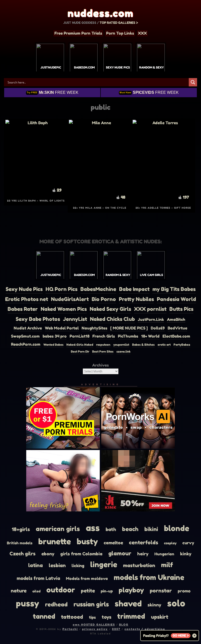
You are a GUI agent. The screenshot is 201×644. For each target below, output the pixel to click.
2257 (116, 629)
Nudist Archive (28, 328)
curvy (188, 542)
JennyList (75, 319)
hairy (143, 553)
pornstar (161, 590)
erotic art (164, 344)
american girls (58, 529)
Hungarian (164, 553)
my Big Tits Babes (174, 289)
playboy (131, 590)
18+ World (150, 336)
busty (87, 541)
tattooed (72, 617)
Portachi (70, 629)
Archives (100, 365)
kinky (185, 553)
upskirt (159, 617)
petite (88, 591)
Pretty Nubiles (136, 299)
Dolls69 (158, 328)
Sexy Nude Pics (24, 289)
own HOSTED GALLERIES (94, 624)
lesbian (57, 565)
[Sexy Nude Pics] (117, 59)
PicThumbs (128, 336)
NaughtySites (94, 328)
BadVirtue (177, 328)
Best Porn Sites (102, 351)
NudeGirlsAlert (70, 299)
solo (176, 603)
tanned (44, 616)
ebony (47, 553)
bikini (151, 529)
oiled (36, 591)
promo (184, 591)
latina (35, 565)
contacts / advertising (145, 629)
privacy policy (95, 629)
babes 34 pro (55, 336)
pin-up (107, 591)
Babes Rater (23, 309)
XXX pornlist (150, 309)
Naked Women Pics (64, 309)
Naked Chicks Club (112, 319)
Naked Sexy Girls (110, 309)
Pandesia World (176, 299)
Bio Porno (104, 299)
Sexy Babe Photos (38, 319)
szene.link (123, 351)
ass (93, 527)
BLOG (123, 624)
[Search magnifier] (193, 82)
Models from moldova (87, 578)
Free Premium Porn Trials (78, 33)
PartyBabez (182, 344)
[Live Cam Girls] (151, 266)
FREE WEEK (52, 92)
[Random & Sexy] (151, 59)
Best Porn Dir (80, 351)
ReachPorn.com (25, 344)
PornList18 (79, 336)
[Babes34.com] (83, 59)
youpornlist (121, 344)
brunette (54, 541)
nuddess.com (101, 13)
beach (130, 529)
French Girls (103, 336)
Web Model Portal (62, 328)
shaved (128, 603)
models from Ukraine (149, 577)
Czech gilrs (23, 554)
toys (106, 617)
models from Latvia (38, 578)
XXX (142, 33)
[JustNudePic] (50, 59)
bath (111, 529)
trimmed (131, 616)
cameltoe (113, 542)
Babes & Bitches (143, 344)
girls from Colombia (81, 553)
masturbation (139, 565)
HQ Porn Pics (61, 289)
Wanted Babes (53, 344)
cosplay (170, 543)
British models (19, 543)
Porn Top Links (120, 33)
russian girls (91, 604)
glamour (119, 553)
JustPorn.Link (151, 319)
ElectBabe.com (176, 336)
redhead (56, 604)
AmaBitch (176, 319)
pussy (27, 603)
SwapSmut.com (25, 336)
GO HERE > (181, 635)
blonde (176, 528)
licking (78, 565)
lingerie (103, 564)
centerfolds (143, 542)
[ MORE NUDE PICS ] (129, 328)
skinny (154, 604)
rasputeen (103, 344)
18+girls (21, 529)
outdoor (60, 589)
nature (18, 591)
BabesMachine (98, 289)
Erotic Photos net (26, 299)
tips (92, 617)
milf (167, 565)
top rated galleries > (119, 23)
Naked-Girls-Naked (79, 344)
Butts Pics (181, 309)
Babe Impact (134, 289)
